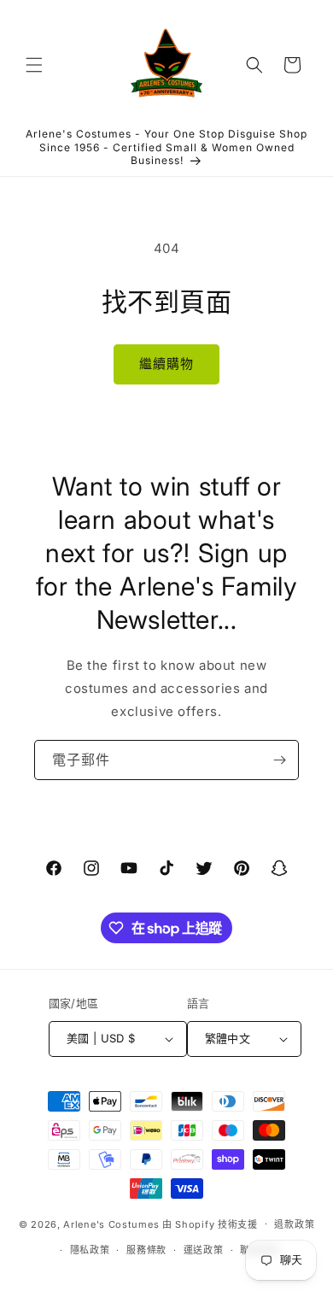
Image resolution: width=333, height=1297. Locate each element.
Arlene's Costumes (111, 1224)
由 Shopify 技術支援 (210, 1224)
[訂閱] (279, 760)
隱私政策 (90, 1250)
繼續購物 (166, 363)
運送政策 (204, 1250)
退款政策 (294, 1224)
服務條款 (146, 1250)
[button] (34, 65)
